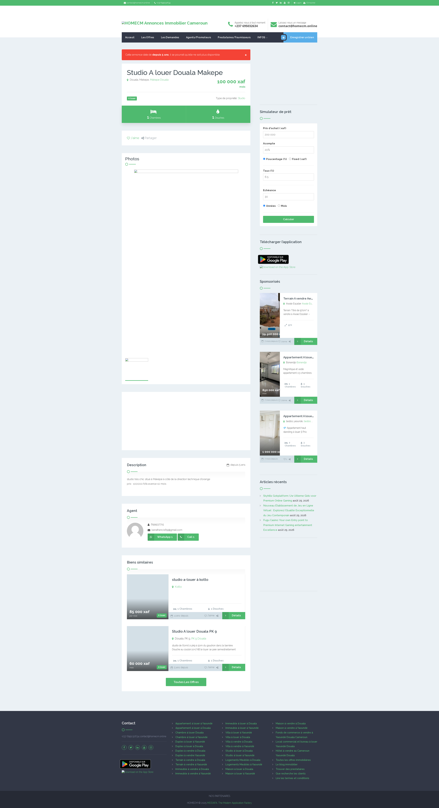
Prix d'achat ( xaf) (274, 128)
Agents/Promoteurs (198, 37)
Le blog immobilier (287, 764)
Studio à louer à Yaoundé (240, 755)
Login (298, 3)
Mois (284, 205)
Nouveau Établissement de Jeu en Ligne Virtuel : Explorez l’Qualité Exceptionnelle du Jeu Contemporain (288, 510)
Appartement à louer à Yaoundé (193, 723)
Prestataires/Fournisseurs (234, 37)
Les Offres (147, 37)
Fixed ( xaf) (299, 159)
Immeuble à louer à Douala (241, 723)
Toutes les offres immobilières (293, 760)
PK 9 (194, 638)
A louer (161, 615)
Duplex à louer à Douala (189, 746)
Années (271, 205)
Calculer (288, 219)
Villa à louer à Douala (238, 737)
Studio (241, 98)
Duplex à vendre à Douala (190, 750)
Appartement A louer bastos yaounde (309, 416)
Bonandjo (302, 362)
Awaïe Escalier (309, 303)
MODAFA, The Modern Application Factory (229, 802)
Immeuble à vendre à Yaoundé (193, 773)
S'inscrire (310, 3)
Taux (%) (268, 170)
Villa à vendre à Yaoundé (240, 746)
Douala (164, 79)
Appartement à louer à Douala (193, 728)
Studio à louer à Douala (239, 750)
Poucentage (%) (276, 159)
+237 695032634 (163, 3)
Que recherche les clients (291, 773)
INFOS (261, 37)
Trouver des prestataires (290, 769)
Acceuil (129, 37)
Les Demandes (170, 37)
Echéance (269, 190)
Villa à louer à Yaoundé (239, 732)
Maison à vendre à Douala (291, 723)
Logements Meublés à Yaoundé (244, 764)
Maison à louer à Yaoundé (240, 773)
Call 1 (190, 536)
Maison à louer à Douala (239, 769)
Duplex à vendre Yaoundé (190, 755)
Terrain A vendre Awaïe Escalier (305, 298)
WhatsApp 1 (165, 536)
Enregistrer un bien (302, 37)
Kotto (178, 586)
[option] (186, 262)
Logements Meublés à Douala (243, 760)
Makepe (154, 79)
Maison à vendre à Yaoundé (291, 728)
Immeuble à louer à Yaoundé (242, 728)
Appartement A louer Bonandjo (305, 357)
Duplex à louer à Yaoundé (190, 741)
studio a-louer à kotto (190, 580)
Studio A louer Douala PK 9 (194, 631)
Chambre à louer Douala (189, 732)
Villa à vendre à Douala (239, 741)
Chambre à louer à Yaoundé (191, 737)
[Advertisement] (219, 11)
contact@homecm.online (138, 3)
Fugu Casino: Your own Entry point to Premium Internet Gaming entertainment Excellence (287, 525)
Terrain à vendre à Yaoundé (191, 764)
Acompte (269, 143)
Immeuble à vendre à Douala (192, 769)
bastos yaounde (312, 421)
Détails (236, 615)
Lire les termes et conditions (292, 778)
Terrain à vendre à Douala (190, 760)
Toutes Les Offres (186, 682)
